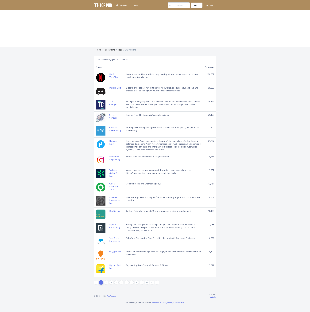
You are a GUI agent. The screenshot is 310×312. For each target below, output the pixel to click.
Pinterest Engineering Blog (114, 200)
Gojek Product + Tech (113, 186)
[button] (122, 5)
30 (152, 282)
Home (98, 49)
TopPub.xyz (111, 296)
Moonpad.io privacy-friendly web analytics (167, 303)
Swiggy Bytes (115, 251)
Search (196, 5)
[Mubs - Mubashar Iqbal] (212, 297)
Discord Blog (115, 87)
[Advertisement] (155, 29)
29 (147, 282)
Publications (109, 49)
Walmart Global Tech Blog (114, 173)
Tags (120, 49)
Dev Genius (114, 211)
